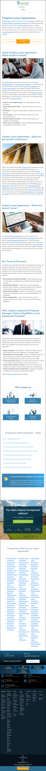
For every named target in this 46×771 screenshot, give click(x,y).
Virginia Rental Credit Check (16, 240)
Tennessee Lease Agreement (34, 605)
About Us (3, 704)
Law (27, 701)
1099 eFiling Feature (8, 725)
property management (31, 86)
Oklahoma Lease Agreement (34, 571)
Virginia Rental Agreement (23, 84)
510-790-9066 (21, 7)
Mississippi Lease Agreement (22, 593)
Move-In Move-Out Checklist (22, 700)
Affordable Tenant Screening (9, 704)
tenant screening (38, 244)
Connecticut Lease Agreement (10, 585)
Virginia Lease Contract (9, 88)
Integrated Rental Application (9, 734)
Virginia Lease (6, 21)
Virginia (32, 21)
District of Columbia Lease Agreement (12, 595)
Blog (27, 693)
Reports (8, 727)
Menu (23, 10)
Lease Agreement (7, 32)
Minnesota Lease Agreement (22, 587)
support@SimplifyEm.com (23, 762)
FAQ (27, 705)
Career (34, 700)
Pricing (2, 706)
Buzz (27, 703)
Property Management (9, 695)
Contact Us (35, 693)
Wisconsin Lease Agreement (34, 640)
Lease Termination (15, 711)
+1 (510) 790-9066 (23, 757)
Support (34, 695)
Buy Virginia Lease (23, 768)
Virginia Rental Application (13, 236)
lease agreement (36, 92)
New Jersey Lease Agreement (22, 621)
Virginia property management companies (15, 23)
